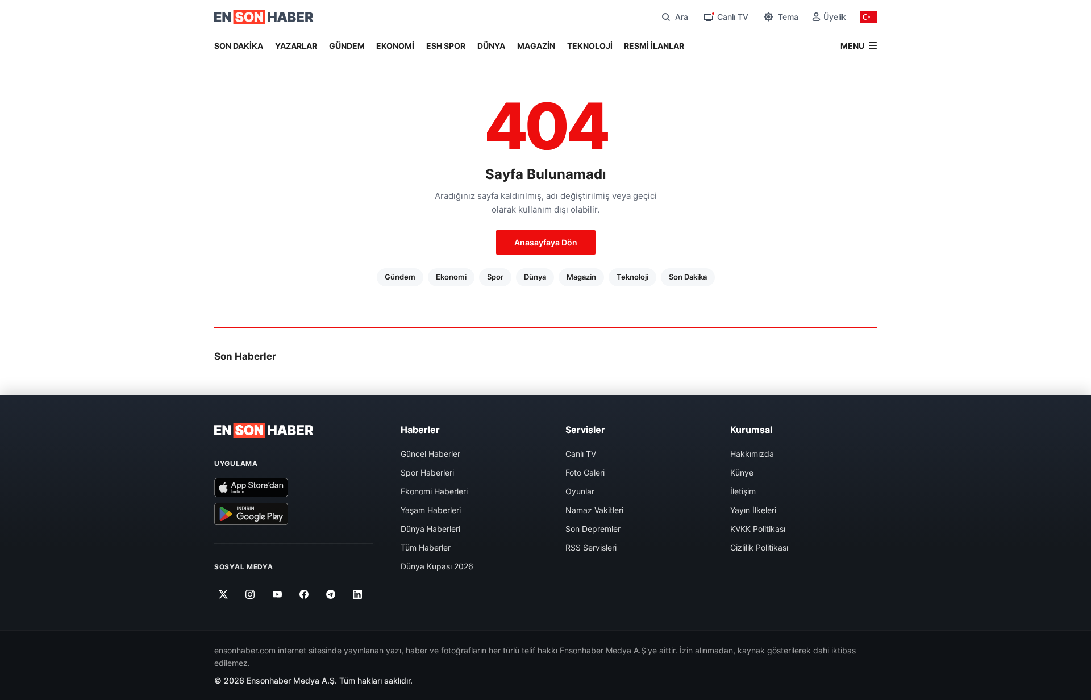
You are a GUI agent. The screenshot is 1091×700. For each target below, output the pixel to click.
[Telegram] (331, 594)
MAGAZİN (536, 46)
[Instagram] (250, 594)
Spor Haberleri (427, 472)
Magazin (581, 276)
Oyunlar (579, 491)
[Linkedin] (357, 594)
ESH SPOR (445, 46)
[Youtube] (277, 594)
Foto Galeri (585, 472)
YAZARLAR (296, 46)
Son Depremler (593, 529)
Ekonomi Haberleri (434, 491)
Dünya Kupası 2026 (437, 566)
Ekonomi (451, 276)
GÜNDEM (347, 46)
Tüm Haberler (426, 547)
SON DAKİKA (238, 46)
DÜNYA (491, 46)
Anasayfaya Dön (545, 242)
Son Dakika (688, 276)
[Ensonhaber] (264, 17)
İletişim (743, 491)
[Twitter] (223, 594)
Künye (741, 472)
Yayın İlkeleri (753, 510)
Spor (495, 276)
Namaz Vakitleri (594, 510)
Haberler (420, 429)
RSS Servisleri (591, 547)
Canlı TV (580, 454)
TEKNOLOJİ (590, 46)
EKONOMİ (395, 46)
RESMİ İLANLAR (654, 46)
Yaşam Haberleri (431, 510)
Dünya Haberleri (430, 529)
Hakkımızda (752, 454)
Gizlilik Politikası (759, 547)
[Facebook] (304, 594)
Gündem (400, 276)
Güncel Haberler (430, 454)
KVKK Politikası (757, 529)
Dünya (535, 276)
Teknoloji (632, 276)
